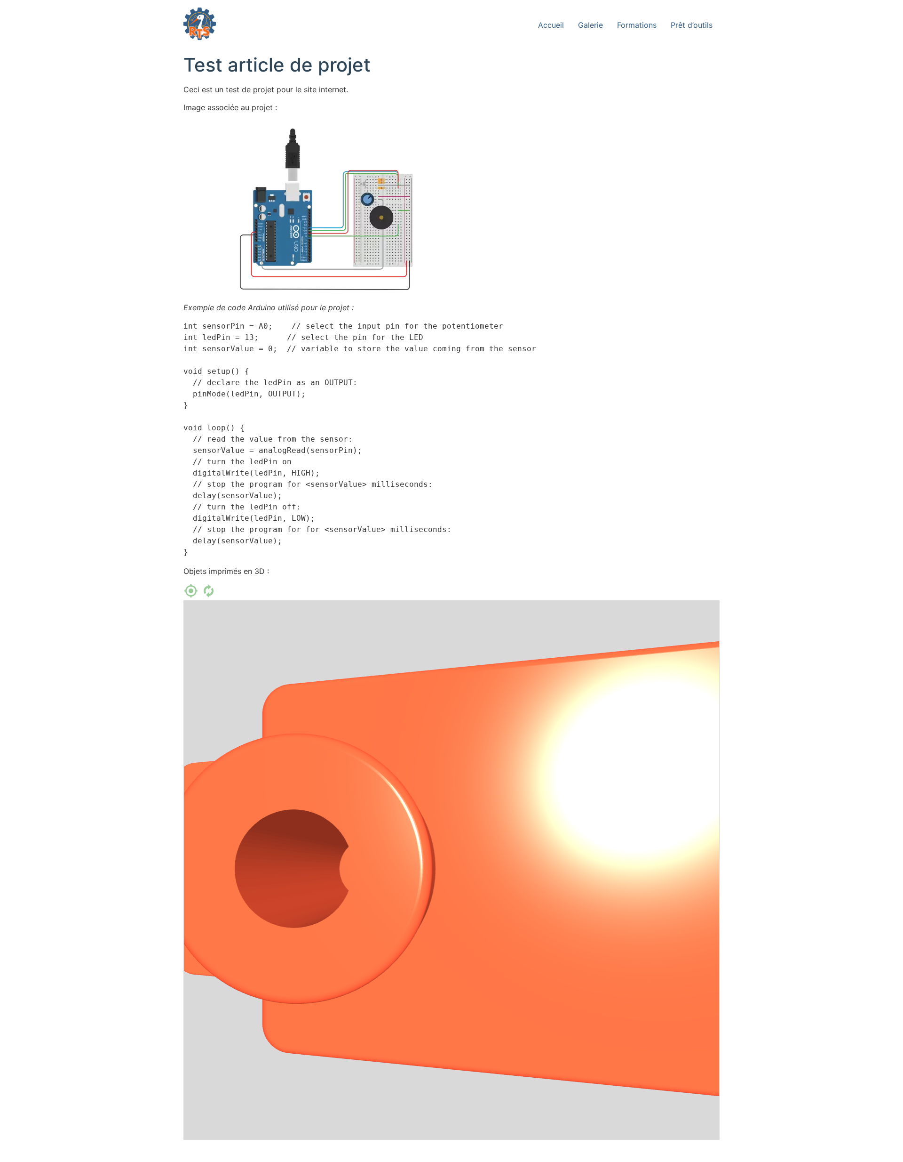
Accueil (551, 25)
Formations (637, 25)
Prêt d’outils (692, 25)
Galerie (590, 25)
